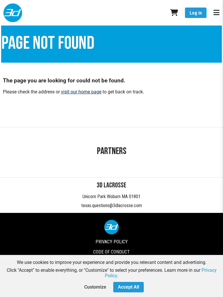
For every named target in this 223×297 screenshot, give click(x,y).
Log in (196, 13)
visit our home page (81, 92)
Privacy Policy (112, 242)
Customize (95, 287)
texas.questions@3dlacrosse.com (111, 205)
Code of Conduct (111, 252)
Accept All (128, 287)
